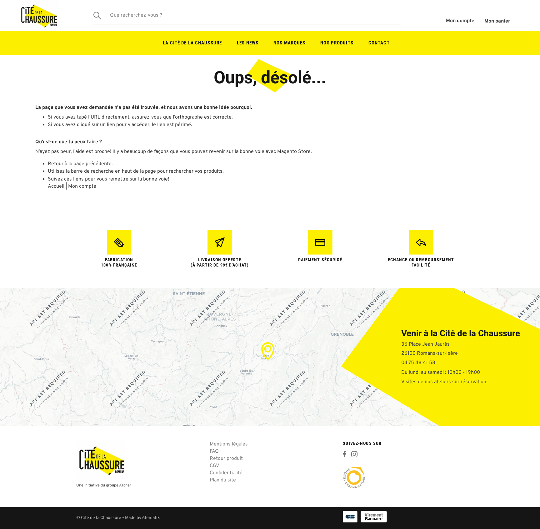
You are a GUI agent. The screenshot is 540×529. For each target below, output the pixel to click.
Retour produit (226, 458)
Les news (247, 43)
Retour (55, 164)
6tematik (151, 518)
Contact (379, 43)
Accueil (56, 186)
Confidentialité (226, 473)
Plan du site (223, 480)
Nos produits (336, 43)
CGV (214, 466)
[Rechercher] (97, 15)
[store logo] (39, 15)
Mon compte (460, 21)
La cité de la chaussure (192, 43)
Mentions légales (229, 444)
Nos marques (289, 43)
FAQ (214, 451)
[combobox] (246, 15)
